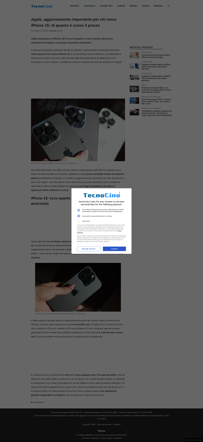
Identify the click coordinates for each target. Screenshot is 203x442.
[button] (101, 221)
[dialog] (101, 221)
